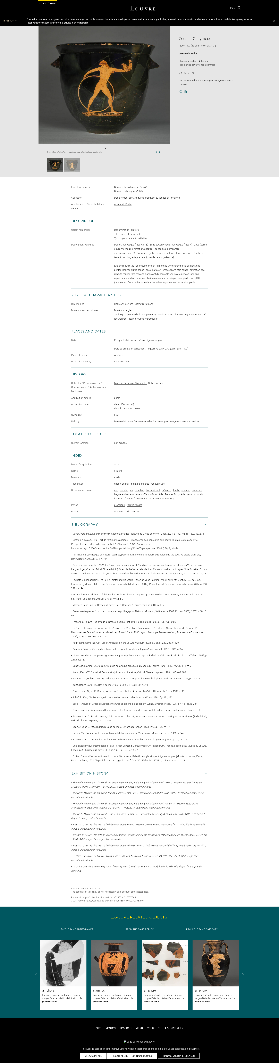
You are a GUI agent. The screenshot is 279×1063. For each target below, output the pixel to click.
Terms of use (126, 1028)
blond (199, 494)
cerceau (185, 490)
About (98, 1028)
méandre (166, 490)
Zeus (147, 494)
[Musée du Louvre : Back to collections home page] (143, 8)
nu (131, 490)
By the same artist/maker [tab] (77, 929)
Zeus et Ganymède (175, 494)
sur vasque (162, 498)
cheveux (137, 494)
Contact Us (111, 1028)
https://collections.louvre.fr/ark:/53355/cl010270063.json (115, 900)
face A (128, 498)
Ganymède (157, 494)
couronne (197, 490)
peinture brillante (140, 483)
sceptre (124, 490)
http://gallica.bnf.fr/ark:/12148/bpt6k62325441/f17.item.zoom (145, 760)
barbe (128, 494)
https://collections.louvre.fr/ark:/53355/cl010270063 (109, 897)
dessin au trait (121, 483)
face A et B (139, 498)
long (172, 498)
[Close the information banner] (274, 21)
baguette (119, 494)
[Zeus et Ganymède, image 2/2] (72, 165)
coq (116, 490)
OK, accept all (93, 1056)
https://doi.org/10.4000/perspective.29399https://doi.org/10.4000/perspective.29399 (116, 548)
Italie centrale (132, 511)
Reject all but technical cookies (132, 1056)
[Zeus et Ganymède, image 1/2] (55, 165)
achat (117, 464)
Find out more (192, 1048)
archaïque (119, 504)
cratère (118, 470)
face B (150, 498)
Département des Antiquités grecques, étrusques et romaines (147, 197)
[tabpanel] (139, 975)
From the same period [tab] (139, 929)
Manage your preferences (179, 1056)
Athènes (118, 511)
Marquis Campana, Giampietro (130, 383)
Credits (150, 1028)
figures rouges (134, 504)
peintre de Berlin (188, 53)
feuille (176, 490)
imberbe (118, 498)
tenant (190, 494)
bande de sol (153, 490)
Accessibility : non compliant (170, 1028)
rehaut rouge (158, 483)
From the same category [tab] (202, 929)
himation (139, 490)
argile (117, 477)
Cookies (139, 1028)
